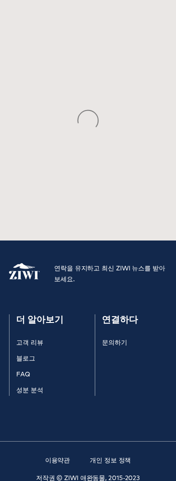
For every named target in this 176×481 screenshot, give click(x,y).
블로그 (25, 359)
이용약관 (57, 460)
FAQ (23, 374)
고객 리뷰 (29, 343)
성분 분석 (29, 390)
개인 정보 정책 (110, 460)
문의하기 (114, 343)
